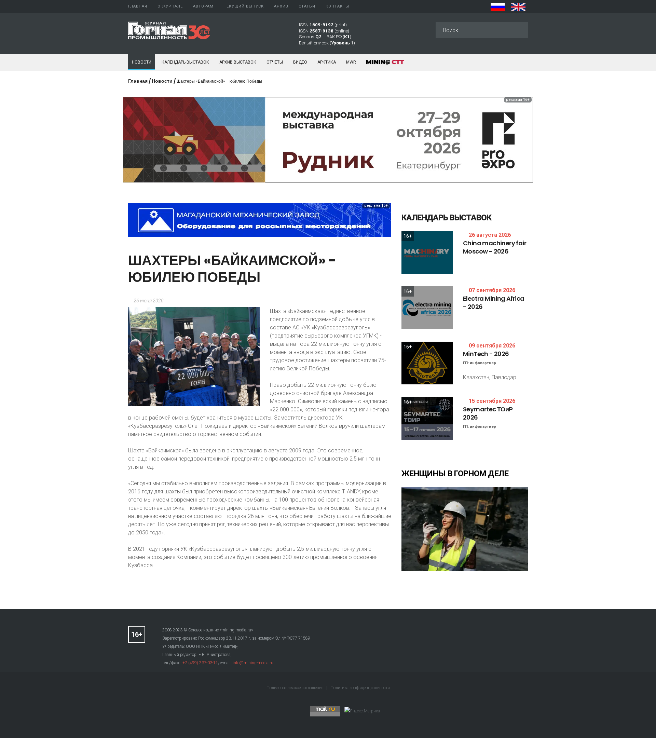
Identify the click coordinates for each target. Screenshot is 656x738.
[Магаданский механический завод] (259, 219)
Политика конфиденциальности (360, 687)
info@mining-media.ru (253, 662)
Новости (141, 62)
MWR (351, 62)
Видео (300, 62)
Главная (138, 81)
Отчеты (274, 62)
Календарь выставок (185, 62)
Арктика (326, 62)
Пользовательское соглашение (295, 687)
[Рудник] (328, 139)
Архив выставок (237, 62)
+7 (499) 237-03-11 (200, 662)
